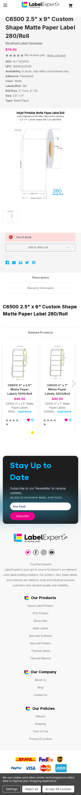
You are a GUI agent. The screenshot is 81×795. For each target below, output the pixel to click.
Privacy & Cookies (40, 738)
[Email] (14, 262)
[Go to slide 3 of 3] (44, 432)
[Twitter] (27, 262)
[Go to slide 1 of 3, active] (32, 432)
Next (73, 383)
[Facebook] (7, 262)
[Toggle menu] (5, 5)
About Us (40, 679)
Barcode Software (40, 635)
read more (24, 411)
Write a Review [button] (56, 55)
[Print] (20, 262)
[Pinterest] (34, 262)
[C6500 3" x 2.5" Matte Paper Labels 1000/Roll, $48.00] (19, 363)
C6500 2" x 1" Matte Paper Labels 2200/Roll (57, 389)
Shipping (40, 723)
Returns (40, 716)
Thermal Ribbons (40, 658)
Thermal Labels (40, 650)
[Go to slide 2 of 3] (38, 432)
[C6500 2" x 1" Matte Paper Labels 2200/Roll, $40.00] (57, 363)
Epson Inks (40, 620)
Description (40, 277)
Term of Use (40, 731)
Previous (4, 383)
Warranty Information (40, 288)
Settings (12, 789)
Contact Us (40, 694)
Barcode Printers (40, 643)
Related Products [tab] (40, 332)
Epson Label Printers (40, 605)
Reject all (31, 789)
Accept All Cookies (58, 789)
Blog (40, 687)
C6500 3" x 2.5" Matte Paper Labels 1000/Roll (19, 389)
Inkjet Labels (40, 628)
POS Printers (40, 613)
